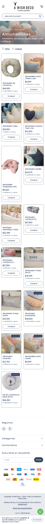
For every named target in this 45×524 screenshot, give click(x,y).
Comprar (11, 96)
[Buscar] (40, 16)
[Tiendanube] (22, 513)
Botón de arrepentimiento (22, 508)
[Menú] (3, 7)
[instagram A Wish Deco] (4, 429)
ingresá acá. (22, 504)
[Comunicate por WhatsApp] (40, 511)
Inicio (4, 30)
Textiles (10, 30)
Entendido (37, 520)
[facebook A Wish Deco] (10, 429)
